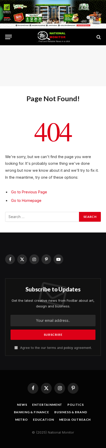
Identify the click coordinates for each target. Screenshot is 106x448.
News (22, 405)
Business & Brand (70, 412)
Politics (75, 405)
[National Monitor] (53, 37)
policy (68, 348)
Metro (21, 419)
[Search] (98, 37)
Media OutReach (75, 419)
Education (43, 419)
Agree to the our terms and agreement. (55, 348)
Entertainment (47, 405)
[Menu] (8, 37)
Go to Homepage (26, 200)
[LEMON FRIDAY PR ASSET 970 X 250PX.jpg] (53, 26)
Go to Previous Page (29, 192)
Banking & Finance (31, 412)
